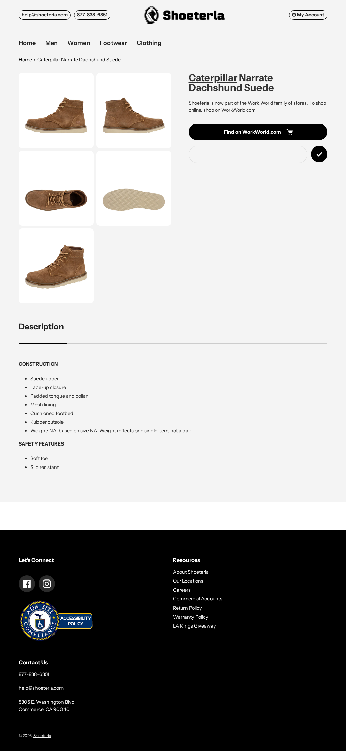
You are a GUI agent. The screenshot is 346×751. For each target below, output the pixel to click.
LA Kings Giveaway (194, 626)
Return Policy (187, 608)
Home (25, 59)
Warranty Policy (190, 617)
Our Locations (188, 581)
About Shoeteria (191, 572)
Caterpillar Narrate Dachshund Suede (79, 59)
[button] (56, 110)
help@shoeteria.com (45, 15)
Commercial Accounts (197, 599)
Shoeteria (42, 735)
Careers (182, 590)
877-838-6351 (92, 15)
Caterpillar (213, 78)
